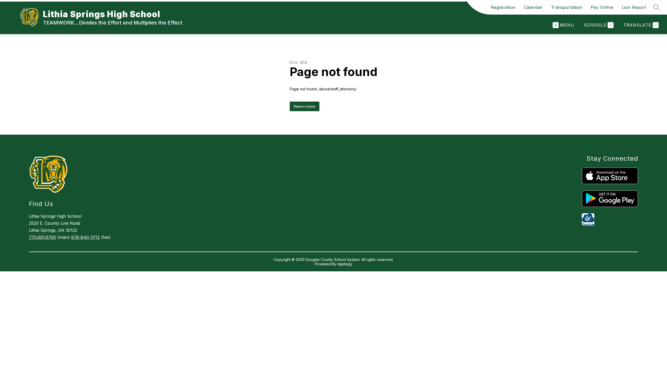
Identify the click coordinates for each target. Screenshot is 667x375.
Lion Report (634, 7)
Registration (503, 7)
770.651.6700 (42, 237)
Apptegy (344, 264)
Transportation (566, 7)
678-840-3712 (85, 237)
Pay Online (602, 7)
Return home (305, 106)
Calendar (533, 7)
